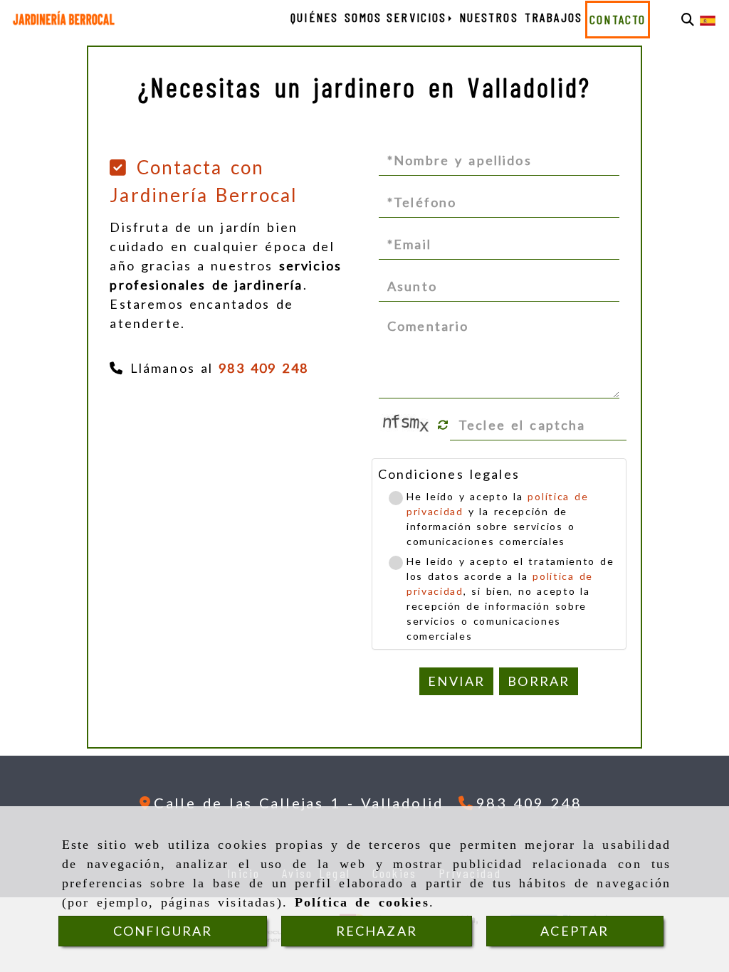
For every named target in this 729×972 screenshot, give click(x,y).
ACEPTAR (574, 931)
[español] (707, 19)
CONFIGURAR (163, 931)
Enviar (456, 681)
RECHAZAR (376, 931)
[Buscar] (687, 19)
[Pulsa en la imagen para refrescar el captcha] (407, 425)
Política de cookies (362, 902)
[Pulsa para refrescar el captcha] (443, 425)
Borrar (539, 681)
